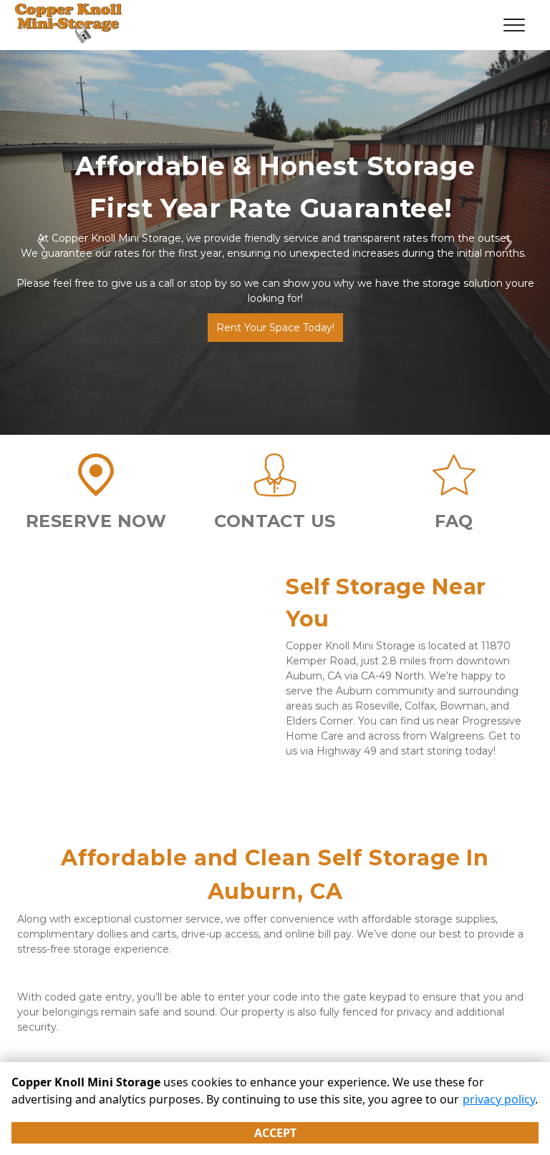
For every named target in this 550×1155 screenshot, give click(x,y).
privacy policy (499, 1099)
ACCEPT (275, 1133)
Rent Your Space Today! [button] (275, 327)
